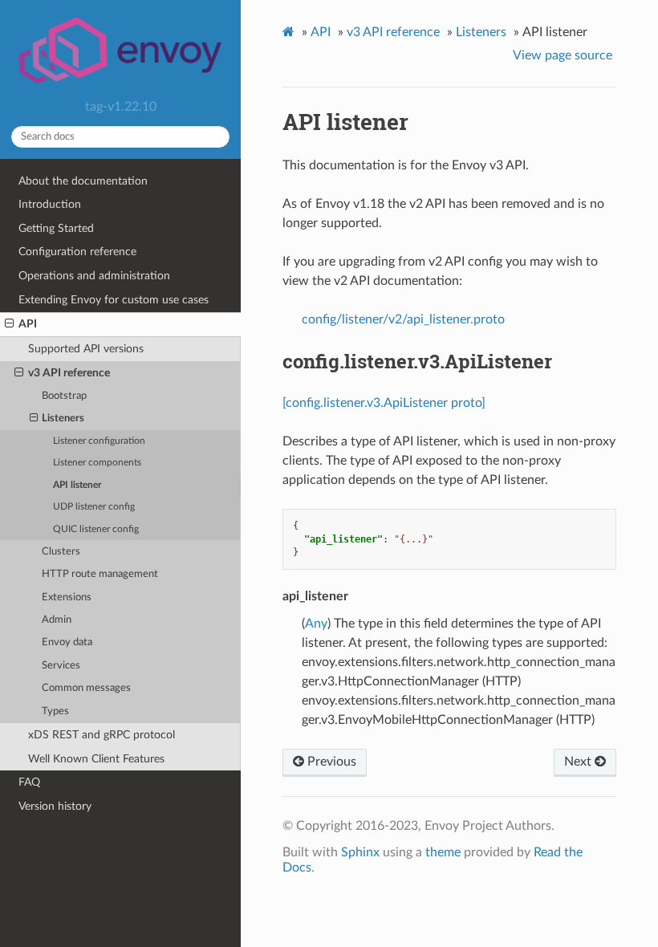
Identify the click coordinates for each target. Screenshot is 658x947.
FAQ (29, 782)
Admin (56, 620)
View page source (562, 55)
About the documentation (83, 181)
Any (316, 623)
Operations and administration (94, 276)
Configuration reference (77, 252)
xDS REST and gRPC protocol (101, 735)
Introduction (49, 204)
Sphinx (360, 852)
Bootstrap (64, 396)
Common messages (86, 688)
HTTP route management (100, 574)
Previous (330, 761)
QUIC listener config (96, 529)
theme (443, 852)
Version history (54, 806)
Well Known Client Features (96, 759)
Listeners (63, 418)
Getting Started (56, 228)
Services (61, 665)
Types (55, 711)
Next (579, 761)
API (27, 324)
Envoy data (67, 642)
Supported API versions (86, 349)
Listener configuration (99, 441)
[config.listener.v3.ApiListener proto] (383, 402)
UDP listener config (94, 506)
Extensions (66, 597)
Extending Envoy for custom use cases (113, 300)
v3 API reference (69, 373)
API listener (77, 485)
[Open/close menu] (9, 324)
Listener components (97, 462)
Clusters (61, 552)
